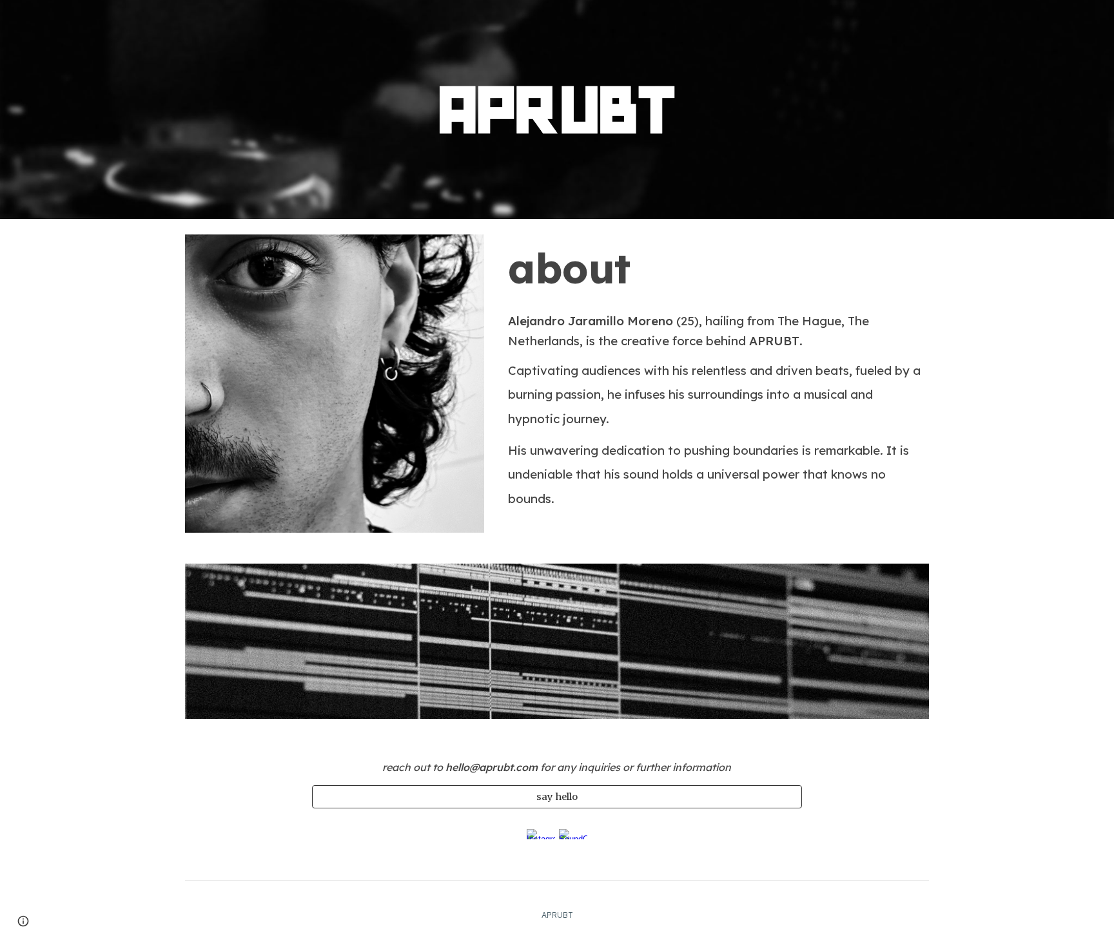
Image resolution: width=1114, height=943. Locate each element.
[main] (716, 268)
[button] (23, 921)
